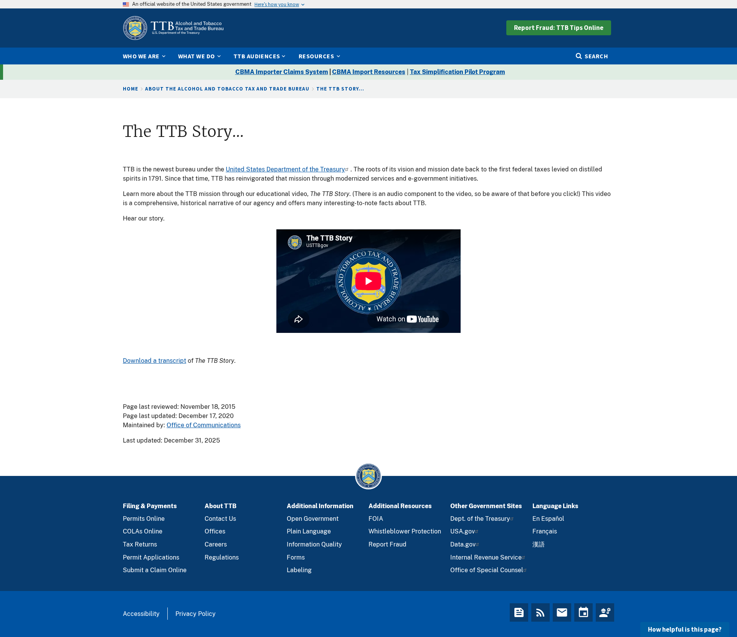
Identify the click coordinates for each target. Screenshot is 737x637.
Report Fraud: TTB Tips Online (558, 27)
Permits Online (144, 518)
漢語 (538, 544)
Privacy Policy (195, 613)
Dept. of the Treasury (480, 518)
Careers (216, 544)
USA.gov (462, 531)
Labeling (299, 570)
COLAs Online (142, 531)
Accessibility (141, 613)
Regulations (222, 557)
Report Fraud (387, 544)
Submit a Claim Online (155, 570)
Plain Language (309, 531)
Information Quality (314, 544)
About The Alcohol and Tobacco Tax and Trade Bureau (227, 89)
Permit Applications (151, 557)
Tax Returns (140, 544)
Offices (215, 531)
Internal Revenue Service (486, 557)
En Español (548, 518)
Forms (296, 557)
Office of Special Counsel (486, 570)
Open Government (313, 518)
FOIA (375, 518)
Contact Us (220, 518)
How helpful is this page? (685, 629)
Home (130, 89)
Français (544, 531)
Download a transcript (154, 360)
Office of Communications (204, 425)
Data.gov (463, 544)
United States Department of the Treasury (285, 169)
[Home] (173, 28)
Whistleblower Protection (404, 531)
